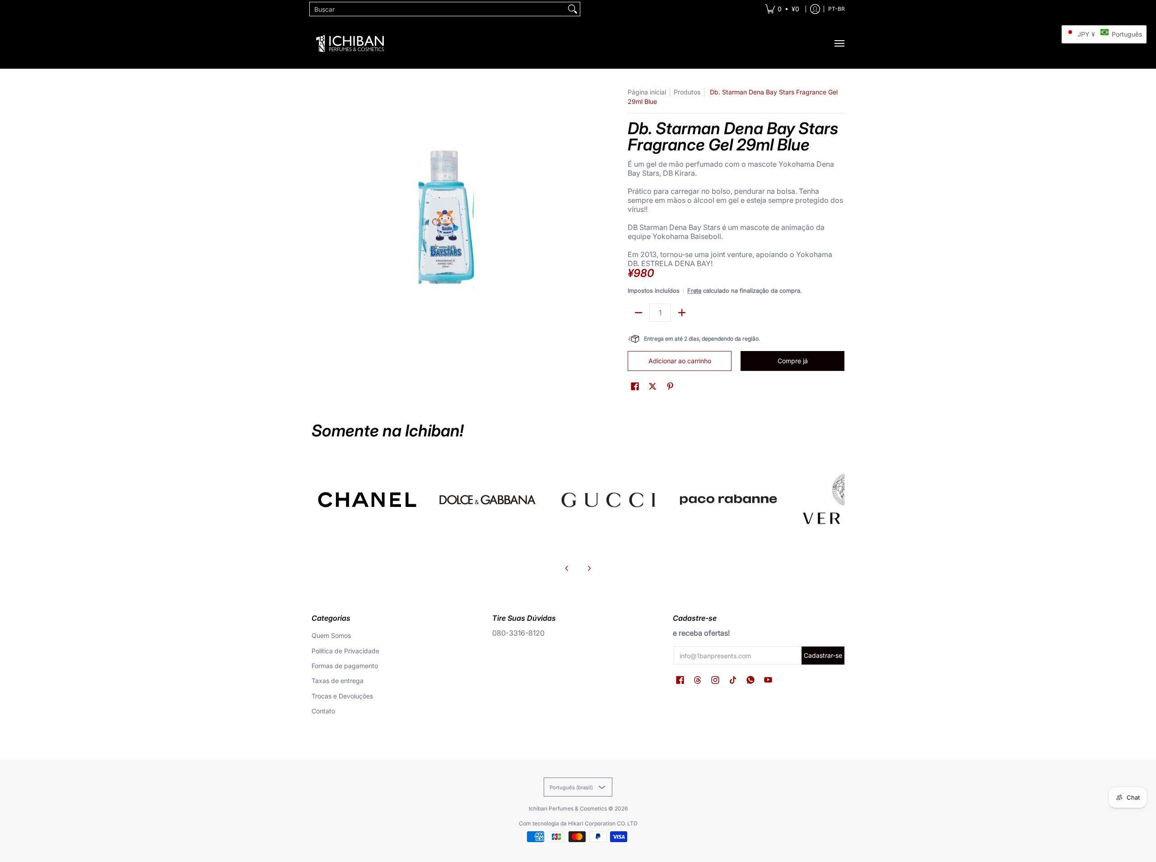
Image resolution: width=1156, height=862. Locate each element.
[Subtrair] (638, 312)
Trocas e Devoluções (342, 696)
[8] (608, 499)
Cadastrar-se (823, 655)
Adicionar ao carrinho (679, 361)
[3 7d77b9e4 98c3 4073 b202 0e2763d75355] (367, 499)
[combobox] (437, 9)
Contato (323, 711)
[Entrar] (815, 9)
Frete (694, 290)
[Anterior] (567, 568)
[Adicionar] (682, 312)
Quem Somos (331, 635)
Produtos (687, 92)
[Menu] (839, 43)
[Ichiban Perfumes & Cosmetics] (350, 43)
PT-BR (836, 8)
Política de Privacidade (345, 651)
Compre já (793, 361)
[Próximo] (589, 568)
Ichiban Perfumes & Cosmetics (568, 808)
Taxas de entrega (338, 680)
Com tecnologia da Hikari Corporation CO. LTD (578, 823)
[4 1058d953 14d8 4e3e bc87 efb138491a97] (728, 499)
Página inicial (647, 92)
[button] (635, 386)
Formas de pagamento (345, 666)
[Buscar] (572, 9)
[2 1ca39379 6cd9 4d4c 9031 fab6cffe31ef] (488, 499)
